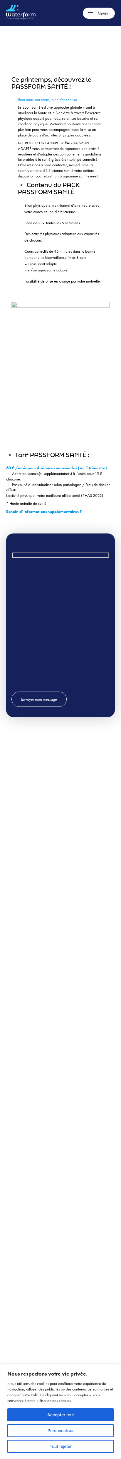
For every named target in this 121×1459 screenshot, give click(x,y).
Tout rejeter (61, 1446)
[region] (60, 1411)
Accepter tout (60, 1414)
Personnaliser (61, 1430)
